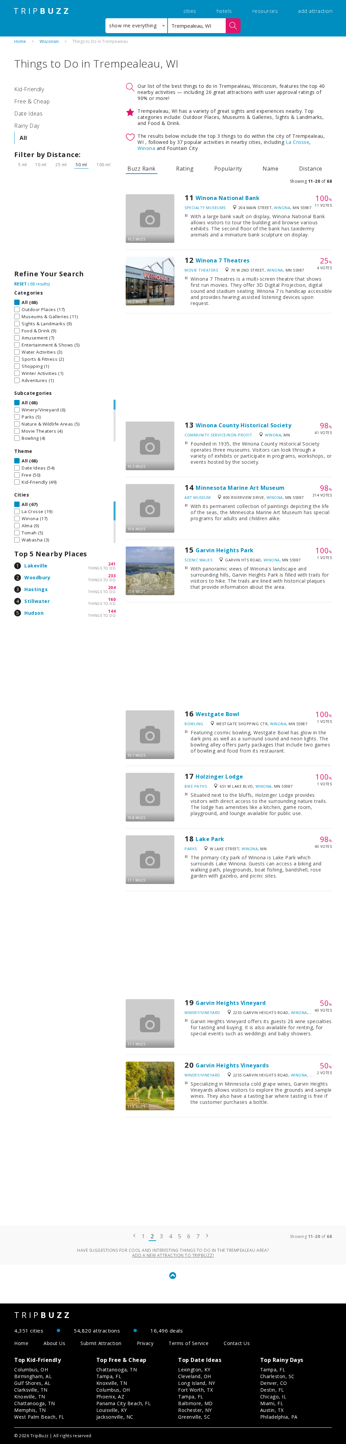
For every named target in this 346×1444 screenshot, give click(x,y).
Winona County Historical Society (243, 425)
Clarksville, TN (31, 1390)
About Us (54, 1343)
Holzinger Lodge (219, 776)
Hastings (36, 589)
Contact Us (237, 1343)
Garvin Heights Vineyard (231, 1003)
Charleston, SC (277, 1376)
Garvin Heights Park (225, 550)
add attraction (315, 10)
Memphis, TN (30, 1410)
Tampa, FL (109, 1376)
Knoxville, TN (29, 1396)
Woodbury (37, 577)
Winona (146, 148)
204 (112, 587)
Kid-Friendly (29, 89)
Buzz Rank (141, 168)
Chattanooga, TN (34, 1403)
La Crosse (298, 142)
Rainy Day (27, 125)
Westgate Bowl (218, 714)
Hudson (34, 613)
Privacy (145, 1343)
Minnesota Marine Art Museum (240, 487)
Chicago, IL (273, 1396)
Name (270, 168)
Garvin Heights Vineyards (232, 1065)
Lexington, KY (194, 1369)
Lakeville (36, 565)
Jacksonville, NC (114, 1417)
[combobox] (136, 25)
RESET (20, 284)
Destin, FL (272, 1390)
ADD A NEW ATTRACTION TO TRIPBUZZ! (173, 1255)
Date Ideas (28, 113)
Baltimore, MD (195, 1403)
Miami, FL (271, 1403)
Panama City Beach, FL (123, 1403)
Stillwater (37, 601)
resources (265, 10)
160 (112, 599)
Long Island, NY (196, 1383)
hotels (224, 10)
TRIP (42, 11)
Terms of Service (188, 1343)
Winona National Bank (228, 198)
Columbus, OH (31, 1369)
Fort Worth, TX (195, 1390)
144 (112, 611)
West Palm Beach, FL (39, 1417)
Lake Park (210, 839)
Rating (185, 168)
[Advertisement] (65, 221)
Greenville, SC (194, 1417)
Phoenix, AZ (110, 1396)
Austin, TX (272, 1410)
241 (112, 564)
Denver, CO (273, 1383)
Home (20, 41)
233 (112, 576)
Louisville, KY (111, 1410)
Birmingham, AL (33, 1376)
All (23, 138)
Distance (310, 168)
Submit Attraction (101, 1343)
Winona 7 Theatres (223, 260)
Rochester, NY (195, 1410)
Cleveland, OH (194, 1376)
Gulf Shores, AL (32, 1383)
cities (189, 10)
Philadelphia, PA (279, 1417)
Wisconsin (49, 41)
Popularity (228, 168)
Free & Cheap (32, 101)
